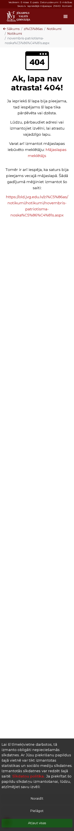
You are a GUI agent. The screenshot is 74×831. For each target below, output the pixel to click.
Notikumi (54, 29)
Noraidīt (37, 798)
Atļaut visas (37, 823)
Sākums (13, 29)
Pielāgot (37, 811)
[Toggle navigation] (65, 16)
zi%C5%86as (33, 29)
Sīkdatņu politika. (28, 776)
